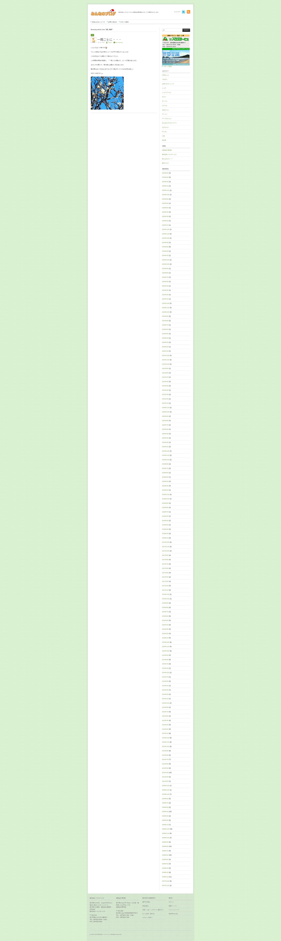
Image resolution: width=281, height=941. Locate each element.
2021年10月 (165, 364)
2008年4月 (165, 864)
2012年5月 (165, 768)
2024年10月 (165, 238)
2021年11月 (165, 360)
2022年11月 (165, 307)
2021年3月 (165, 394)
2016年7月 (165, 612)
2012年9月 (165, 751)
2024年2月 (165, 255)
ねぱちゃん (165, 110)
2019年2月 (165, 486)
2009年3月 (165, 816)
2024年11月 (165, 234)
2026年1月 (165, 186)
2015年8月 (165, 659)
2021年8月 (165, 373)
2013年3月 (165, 725)
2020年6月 (165, 429)
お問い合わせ (112, 22)
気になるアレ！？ (167, 159)
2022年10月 (165, 312)
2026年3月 (165, 181)
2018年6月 (165, 516)
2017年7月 (165, 564)
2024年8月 (165, 247)
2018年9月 (165, 503)
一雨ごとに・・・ (109, 39)
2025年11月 (165, 190)
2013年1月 (165, 733)
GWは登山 (145, 906)
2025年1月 (165, 225)
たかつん (164, 105)
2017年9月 (165, 555)
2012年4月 (165, 772)
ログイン (171, 902)
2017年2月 (165, 585)
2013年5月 (165, 716)
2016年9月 (165, 603)
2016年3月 (165, 629)
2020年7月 (165, 425)
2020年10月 (165, 412)
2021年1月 (165, 403)
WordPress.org (173, 913)
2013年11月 (165, 703)
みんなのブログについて (169, 123)
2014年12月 (165, 672)
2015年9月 (165, 655)
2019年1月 (165, 490)
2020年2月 (165, 446)
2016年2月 (165, 633)
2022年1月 (165, 351)
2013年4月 (165, 720)
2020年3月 (165, 442)
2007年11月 (165, 885)
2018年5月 (165, 520)
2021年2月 (165, 399)
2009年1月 (165, 825)
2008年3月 (165, 868)
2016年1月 (165, 638)
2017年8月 (165, 559)
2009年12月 (165, 785)
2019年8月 (165, 464)
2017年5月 (165, 573)
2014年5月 (165, 681)
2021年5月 (165, 386)
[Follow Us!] (183, 11)
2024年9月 (165, 242)
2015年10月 (165, 651)
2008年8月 (165, 846)
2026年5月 (165, 173)
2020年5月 (165, 433)
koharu (110, 42)
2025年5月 (165, 208)
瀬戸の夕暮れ (146, 902)
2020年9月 (165, 416)
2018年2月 (165, 533)
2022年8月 (165, 321)
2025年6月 (165, 203)
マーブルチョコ (166, 118)
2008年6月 (165, 855)
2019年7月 (165, 468)
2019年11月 (165, 455)
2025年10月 (165, 194)
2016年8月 (165, 607)
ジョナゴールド (166, 92)
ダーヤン (164, 101)
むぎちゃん (165, 127)
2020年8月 (165, 420)
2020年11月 (165, 407)
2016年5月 (165, 620)
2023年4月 (165, 286)
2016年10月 (165, 599)
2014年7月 (165, 677)
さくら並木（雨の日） (149, 913)
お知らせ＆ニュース (98, 22)
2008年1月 (165, 877)
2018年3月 (165, 529)
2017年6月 (165, 568)
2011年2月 (165, 781)
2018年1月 (165, 538)
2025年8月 (165, 199)
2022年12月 (165, 303)
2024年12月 (165, 229)
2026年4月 (165, 177)
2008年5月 (165, 859)
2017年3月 (165, 581)
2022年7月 (165, 325)
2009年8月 (165, 798)
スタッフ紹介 (124, 22)
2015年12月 (165, 642)
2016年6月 (165, 616)
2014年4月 (165, 685)
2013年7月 (165, 712)
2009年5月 (165, 807)
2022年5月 (165, 333)
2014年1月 (165, 698)
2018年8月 (165, 507)
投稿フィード (173, 906)
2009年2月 (165, 820)
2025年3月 (165, 216)
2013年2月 (165, 729)
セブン (164, 97)
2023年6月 (165, 281)
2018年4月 (165, 525)
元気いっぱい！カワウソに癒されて (152, 910)
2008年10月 (165, 837)
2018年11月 (165, 494)
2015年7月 (165, 664)
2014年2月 (165, 694)
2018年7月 (165, 512)
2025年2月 (165, 221)
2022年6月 (165, 329)
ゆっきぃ (164, 131)
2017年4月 (165, 577)
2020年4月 (165, 438)
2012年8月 (165, 755)
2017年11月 (165, 546)
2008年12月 (165, 829)
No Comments (119, 42)
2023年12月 (165, 260)
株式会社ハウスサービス (169, 154)
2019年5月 (165, 477)
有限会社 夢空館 (167, 150)
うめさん (164, 79)
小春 (92, 35)
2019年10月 (165, 460)
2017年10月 (165, 551)
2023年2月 (165, 294)
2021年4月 (165, 390)
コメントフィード (174, 910)
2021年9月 (165, 368)
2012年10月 (165, 746)
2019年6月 (165, 473)
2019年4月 (165, 481)
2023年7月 (165, 277)
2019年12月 (165, 451)
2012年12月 (165, 738)
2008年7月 (165, 851)
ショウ (164, 88)
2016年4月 (165, 625)
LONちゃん (165, 75)
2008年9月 (165, 842)
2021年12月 (165, 355)
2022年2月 (165, 347)
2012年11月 (165, 742)
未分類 (164, 140)
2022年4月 (165, 338)
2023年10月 (165, 264)
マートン (164, 114)
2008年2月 (165, 872)
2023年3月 (165, 290)
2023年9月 (165, 268)
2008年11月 (165, 833)
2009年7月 (165, 803)
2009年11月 (165, 790)
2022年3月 (165, 342)
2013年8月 (165, 707)
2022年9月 (165, 316)
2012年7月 (165, 759)
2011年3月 (165, 777)
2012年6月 (165, 764)
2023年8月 (165, 273)
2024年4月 (165, 251)
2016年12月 (165, 594)
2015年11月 (165, 646)
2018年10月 (165, 499)
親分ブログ (165, 163)
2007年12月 (165, 881)
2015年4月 (165, 668)
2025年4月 (165, 212)
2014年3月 (165, 690)
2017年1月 (165, 590)
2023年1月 (165, 299)
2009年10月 (165, 794)
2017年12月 (165, 542)
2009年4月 (165, 811)
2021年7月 (165, 377)
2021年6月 (165, 381)
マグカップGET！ (147, 917)
